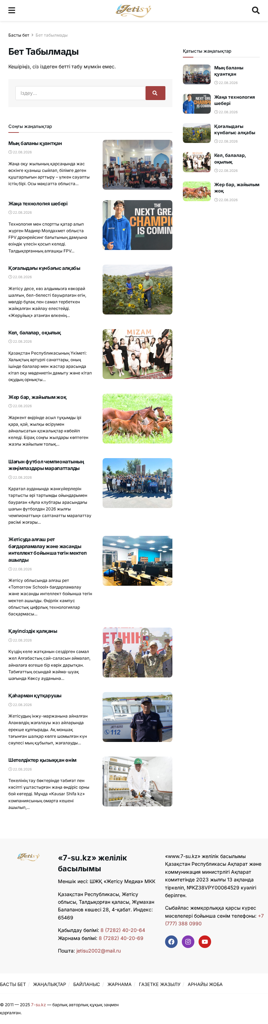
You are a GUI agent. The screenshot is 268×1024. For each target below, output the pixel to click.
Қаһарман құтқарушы (34, 695)
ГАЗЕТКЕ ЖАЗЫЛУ (159, 984)
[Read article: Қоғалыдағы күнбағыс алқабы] (137, 289)
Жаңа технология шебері (38, 203)
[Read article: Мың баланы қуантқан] (137, 165)
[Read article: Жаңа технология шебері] (137, 225)
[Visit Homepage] (133, 10)
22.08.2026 (22, 152)
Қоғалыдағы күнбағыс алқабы (44, 268)
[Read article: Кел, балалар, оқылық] (137, 354)
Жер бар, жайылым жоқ (37, 397)
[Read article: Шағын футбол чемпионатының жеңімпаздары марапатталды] (137, 483)
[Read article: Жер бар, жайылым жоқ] (137, 418)
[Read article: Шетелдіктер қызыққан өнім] (137, 781)
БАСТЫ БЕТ (13, 984)
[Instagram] (188, 941)
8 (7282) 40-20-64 (122, 930)
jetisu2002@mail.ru (98, 951)
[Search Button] (256, 10)
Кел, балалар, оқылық (34, 332)
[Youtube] (205, 941)
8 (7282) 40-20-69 (121, 938)
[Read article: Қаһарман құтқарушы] (137, 717)
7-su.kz (38, 1004)
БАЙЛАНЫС (86, 984)
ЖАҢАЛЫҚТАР (49, 984)
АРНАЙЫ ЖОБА (205, 984)
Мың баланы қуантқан (35, 143)
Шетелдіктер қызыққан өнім (42, 760)
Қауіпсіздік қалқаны (32, 631)
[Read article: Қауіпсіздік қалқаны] (137, 652)
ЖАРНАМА (119, 984)
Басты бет (18, 35)
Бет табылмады (52, 35)
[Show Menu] (11, 10)
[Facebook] (171, 941)
